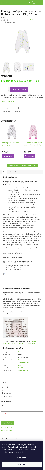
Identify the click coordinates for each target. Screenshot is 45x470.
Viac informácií (17, 452)
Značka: (9, 22)
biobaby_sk (8, 396)
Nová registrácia (6, 428)
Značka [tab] (27, 172)
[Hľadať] (28, 3)
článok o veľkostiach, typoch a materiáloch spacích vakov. (19, 342)
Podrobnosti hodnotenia (28, 20)
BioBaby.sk (8, 393)
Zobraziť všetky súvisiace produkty (23, 165)
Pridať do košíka (20, 89)
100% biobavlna (23, 363)
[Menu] (40, 3)
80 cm (20, 360)
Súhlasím (21, 464)
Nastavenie (21, 457)
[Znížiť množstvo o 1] (9, 90)
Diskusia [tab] (20, 172)
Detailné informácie (7, 101)
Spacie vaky (22, 352)
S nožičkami (22, 368)
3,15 (19, 365)
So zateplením (23, 371)
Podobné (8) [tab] (12, 172)
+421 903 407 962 (9, 390)
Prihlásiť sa (7, 423)
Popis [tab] (5, 172)
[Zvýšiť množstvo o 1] (9, 88)
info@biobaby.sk (9, 387)
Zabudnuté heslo (6, 430)
